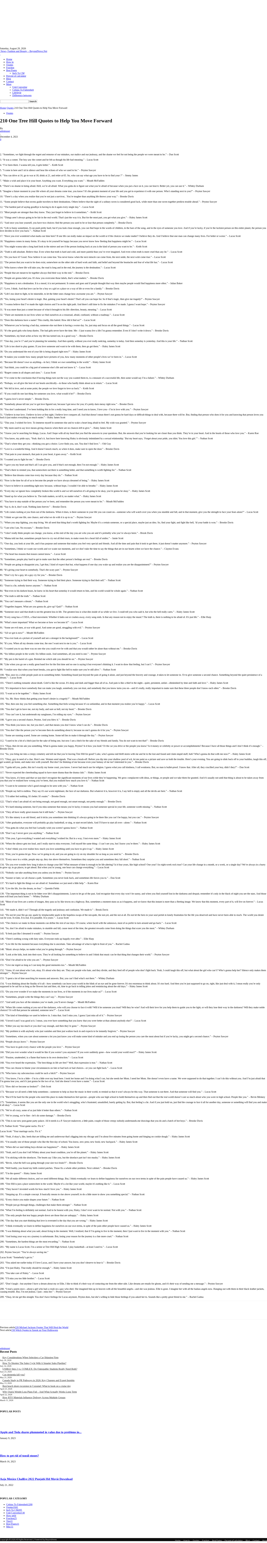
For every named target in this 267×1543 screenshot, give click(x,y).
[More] (49, 144)
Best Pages (11, 70)
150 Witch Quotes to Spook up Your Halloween (34, 1330)
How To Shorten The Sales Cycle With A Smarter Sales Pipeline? (34, 1363)
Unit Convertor (19, 87)
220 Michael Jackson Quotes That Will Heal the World (41, 1327)
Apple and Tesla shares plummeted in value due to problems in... (41, 1432)
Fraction (10, 67)
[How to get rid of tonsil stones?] (7, 1449)
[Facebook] (5, 144)
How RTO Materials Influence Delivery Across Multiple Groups (33, 1397)
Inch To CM (18, 73)
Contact (10, 81)
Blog (8, 78)
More (8, 84)
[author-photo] (7, 1345)
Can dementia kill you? (13, 1374)
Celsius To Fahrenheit (23, 90)
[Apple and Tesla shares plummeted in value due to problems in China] (7, 1426)
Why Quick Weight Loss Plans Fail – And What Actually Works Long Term (39, 1391)
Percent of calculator (16, 76)
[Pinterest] (27, 144)
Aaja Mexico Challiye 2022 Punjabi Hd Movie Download (36, 1479)
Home (9, 59)
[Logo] (0, 54)
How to (10, 62)
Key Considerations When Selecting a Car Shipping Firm (30, 1357)
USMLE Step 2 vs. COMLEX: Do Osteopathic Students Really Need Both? (39, 1369)
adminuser (5, 131)
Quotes (9, 65)
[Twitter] (16, 144)
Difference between (22, 95)
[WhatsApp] (38, 144)
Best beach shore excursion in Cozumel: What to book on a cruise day (36, 1386)
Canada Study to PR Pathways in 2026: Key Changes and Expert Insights (38, 1380)
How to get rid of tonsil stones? (19, 1455)
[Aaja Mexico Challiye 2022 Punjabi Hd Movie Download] (7, 1473)
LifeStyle (16, 92)
